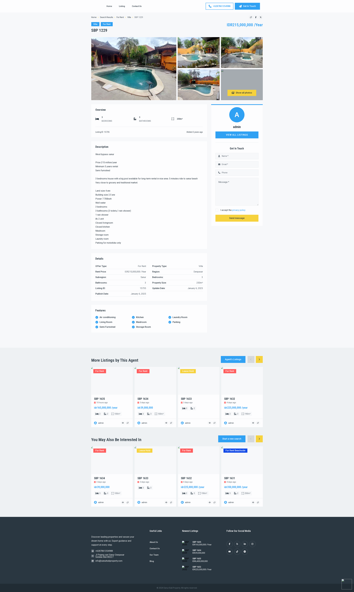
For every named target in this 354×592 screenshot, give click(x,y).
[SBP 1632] (186, 568)
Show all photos (244, 92)
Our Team (154, 555)
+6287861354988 (221, 6)
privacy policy (238, 210)
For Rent (120, 17)
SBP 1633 (196, 559)
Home (109, 6)
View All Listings (237, 135)
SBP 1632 (196, 567)
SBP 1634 (196, 550)
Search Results (106, 17)
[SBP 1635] (186, 543)
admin (237, 127)
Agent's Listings (233, 359)
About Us (154, 542)
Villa (129, 17)
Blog (152, 561)
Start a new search (231, 438)
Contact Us (137, 6)
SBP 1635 (196, 542)
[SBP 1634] (186, 552)
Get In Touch (249, 6)
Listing (122, 6)
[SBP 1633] (186, 560)
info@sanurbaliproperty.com (108, 561)
